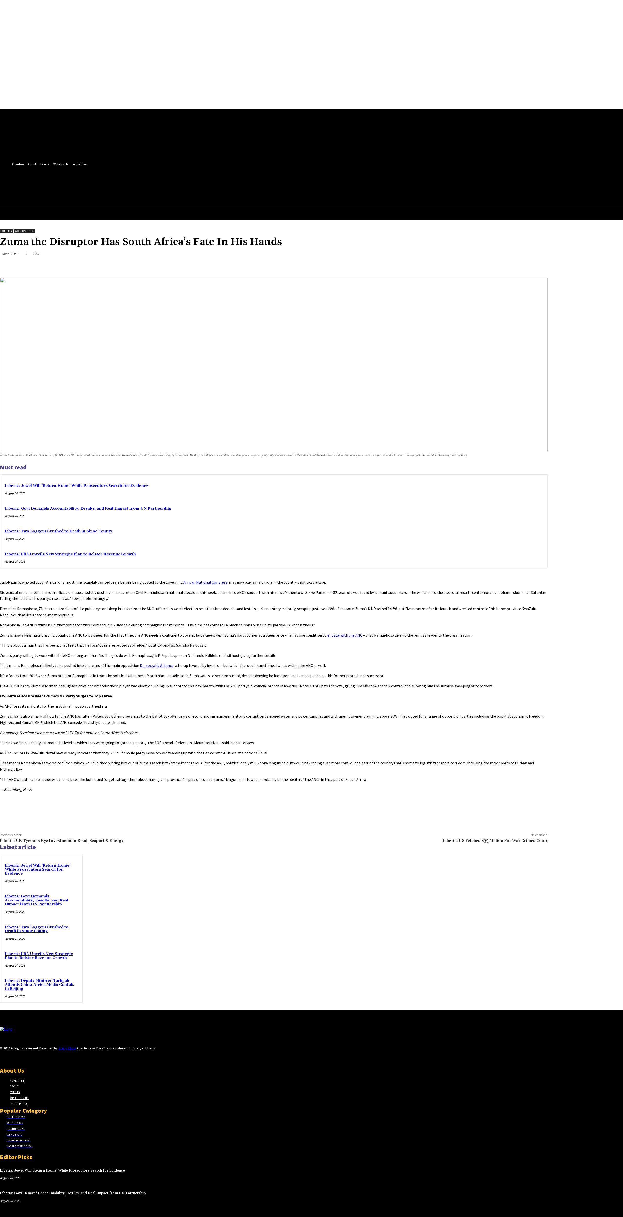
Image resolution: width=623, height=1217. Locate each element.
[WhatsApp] (521, 265)
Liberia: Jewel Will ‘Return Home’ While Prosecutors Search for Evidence (76, 485)
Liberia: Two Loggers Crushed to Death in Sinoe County (58, 531)
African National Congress (205, 582)
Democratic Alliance (157, 665)
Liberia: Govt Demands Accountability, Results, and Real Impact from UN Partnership (88, 508)
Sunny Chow (67, 1048)
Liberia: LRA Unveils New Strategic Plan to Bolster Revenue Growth (70, 554)
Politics (6, 231)
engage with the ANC (344, 635)
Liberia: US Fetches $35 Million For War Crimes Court (495, 840)
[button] (176, 192)
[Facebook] (168, 182)
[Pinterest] (504, 265)
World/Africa (24, 231)
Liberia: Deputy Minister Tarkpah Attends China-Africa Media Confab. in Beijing (39, 984)
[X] (177, 182)
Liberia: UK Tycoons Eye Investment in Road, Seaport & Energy (62, 840)
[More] (539, 265)
